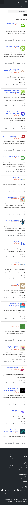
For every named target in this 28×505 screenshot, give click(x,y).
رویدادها (11, 465)
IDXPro (17, 325)
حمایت (11, 467)
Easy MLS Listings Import (12, 220)
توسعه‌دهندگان (24, 467)
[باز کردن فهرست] (2, 2)
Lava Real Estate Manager (11, 284)
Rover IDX (16, 177)
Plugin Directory (23, 5)
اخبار (26, 454)
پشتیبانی (25, 465)
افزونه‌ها (11, 456)
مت (25, 476)
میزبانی (25, 456)
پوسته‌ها (11, 454)
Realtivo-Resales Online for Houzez (14, 304)
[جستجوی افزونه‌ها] (9, 11)
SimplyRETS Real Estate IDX (11, 156)
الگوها (12, 458)
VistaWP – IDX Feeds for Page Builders (13, 347)
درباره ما (25, 451)
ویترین (12, 451)
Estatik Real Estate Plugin (12, 23)
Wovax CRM (15, 410)
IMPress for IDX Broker (12, 46)
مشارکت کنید (10, 463)
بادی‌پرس (24, 481)
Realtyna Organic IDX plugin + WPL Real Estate (12, 112)
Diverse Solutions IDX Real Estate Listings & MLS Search (11, 135)
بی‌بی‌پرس (24, 478)
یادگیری (25, 463)
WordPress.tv (23, 470)
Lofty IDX (16, 241)
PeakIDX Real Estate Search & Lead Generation (11, 430)
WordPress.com (22, 474)
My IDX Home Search (13, 197)
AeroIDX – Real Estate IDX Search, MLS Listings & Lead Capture (11, 389)
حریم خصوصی (23, 458)
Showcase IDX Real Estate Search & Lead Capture (11, 91)
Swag (11, 470)
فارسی (22, 487)
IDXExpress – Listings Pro (12, 367)
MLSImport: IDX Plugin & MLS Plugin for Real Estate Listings (11, 70)
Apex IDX (16, 262)
